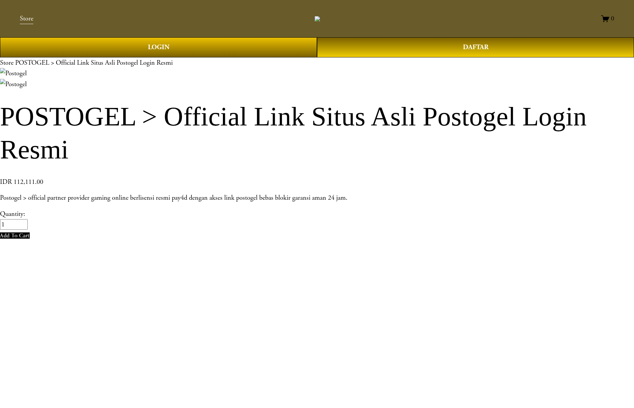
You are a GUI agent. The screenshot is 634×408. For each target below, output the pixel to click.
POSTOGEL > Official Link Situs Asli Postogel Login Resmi (94, 62)
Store (7, 62)
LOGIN (158, 47)
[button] (15, 235)
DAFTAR (475, 47)
